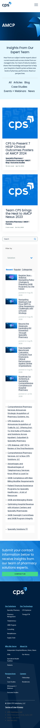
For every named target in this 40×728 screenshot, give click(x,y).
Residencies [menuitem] (26, 682)
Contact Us (20, 574)
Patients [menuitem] (10, 665)
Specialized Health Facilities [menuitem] (13, 660)
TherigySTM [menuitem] (26, 614)
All (10, 82)
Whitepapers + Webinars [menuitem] (12, 687)
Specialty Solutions (18, 529)
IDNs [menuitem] (8, 654)
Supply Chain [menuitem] (11, 638)
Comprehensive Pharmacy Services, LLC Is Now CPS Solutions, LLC (20, 456)
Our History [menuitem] (25, 654)
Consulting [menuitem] (10, 629)
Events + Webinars (15, 91)
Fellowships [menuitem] (26, 678)
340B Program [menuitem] (11, 625)
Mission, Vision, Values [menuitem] (29, 650)
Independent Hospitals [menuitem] (14, 650)
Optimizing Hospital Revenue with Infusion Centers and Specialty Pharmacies (21, 507)
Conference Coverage (15, 160)
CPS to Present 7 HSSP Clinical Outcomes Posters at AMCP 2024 (19, 148)
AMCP (27, 160)
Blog (27, 82)
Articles (18, 82)
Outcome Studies (17, 162)
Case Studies (19, 86)
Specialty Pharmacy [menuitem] (13, 610)
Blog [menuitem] (8, 678)
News (31, 91)
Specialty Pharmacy (14, 158)
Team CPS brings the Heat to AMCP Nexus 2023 (19, 214)
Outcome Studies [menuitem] (12, 692)
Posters (9, 224)
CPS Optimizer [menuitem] (26, 610)
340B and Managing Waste (20, 500)
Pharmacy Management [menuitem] (11, 615)
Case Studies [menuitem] (11, 682)
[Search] (35, 239)
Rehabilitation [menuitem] (11, 633)
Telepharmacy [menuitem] (11, 621)
